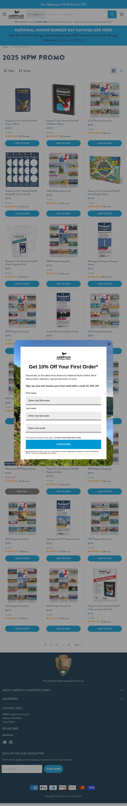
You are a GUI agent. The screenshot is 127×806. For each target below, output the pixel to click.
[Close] (109, 344)
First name (31, 392)
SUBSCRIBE (63, 444)
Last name (31, 408)
